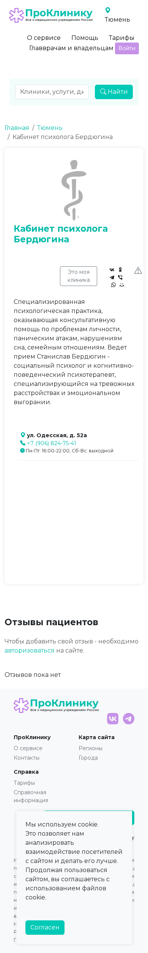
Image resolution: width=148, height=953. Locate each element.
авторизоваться (30, 650)
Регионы (90, 748)
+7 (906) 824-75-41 (51, 443)
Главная (17, 127)
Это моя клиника (79, 276)
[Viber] (120, 277)
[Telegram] (112, 277)
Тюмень (50, 127)
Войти (126, 48)
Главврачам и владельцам (71, 48)
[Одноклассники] (120, 269)
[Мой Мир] (121, 284)
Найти (117, 91)
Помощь (84, 37)
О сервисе (44, 37)
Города (88, 757)
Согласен (45, 927)
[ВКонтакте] (112, 269)
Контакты (26, 757)
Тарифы (121, 37)
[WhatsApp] (113, 284)
